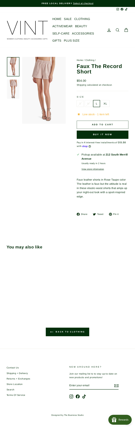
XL (105, 103)
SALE (68, 19)
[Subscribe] (116, 385)
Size (80, 97)
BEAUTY (81, 26)
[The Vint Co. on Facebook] (78, 396)
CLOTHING (82, 19)
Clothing (89, 60)
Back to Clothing (70, 332)
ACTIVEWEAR (62, 26)
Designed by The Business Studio (67, 415)
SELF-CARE (61, 33)
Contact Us (13, 367)
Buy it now (102, 134)
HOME (57, 19)
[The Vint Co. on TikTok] (84, 396)
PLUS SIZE (72, 40)
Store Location (15, 384)
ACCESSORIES (83, 33)
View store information (92, 169)
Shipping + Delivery (17, 373)
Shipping (81, 85)
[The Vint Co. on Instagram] (71, 396)
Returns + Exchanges (18, 378)
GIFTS (56, 40)
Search (10, 389)
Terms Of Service (16, 395)
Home (80, 60)
